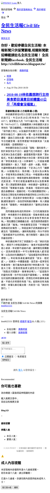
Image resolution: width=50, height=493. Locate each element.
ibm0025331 (6, 306)
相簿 (9, 76)
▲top (3, 337)
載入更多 (5, 343)
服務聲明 (30, 451)
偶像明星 (23, 70)
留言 (29, 321)
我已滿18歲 (6, 487)
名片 (9, 83)
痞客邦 (23, 321)
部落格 (10, 79)
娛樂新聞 (22, 332)
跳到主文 (5, 38)
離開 (16, 487)
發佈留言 (5, 360)
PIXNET (13, 448)
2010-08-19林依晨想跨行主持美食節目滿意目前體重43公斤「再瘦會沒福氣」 (28, 99)
